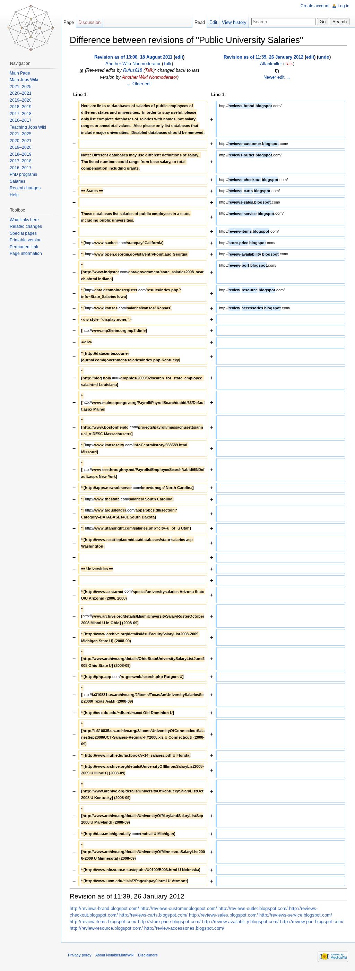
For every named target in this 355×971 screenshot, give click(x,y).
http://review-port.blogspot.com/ (312, 921)
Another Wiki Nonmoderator (133, 63)
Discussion (89, 22)
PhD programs (23, 174)
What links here (24, 219)
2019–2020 (21, 100)
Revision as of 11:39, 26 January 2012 (263, 57)
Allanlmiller (271, 63)
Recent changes (25, 188)
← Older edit (139, 83)
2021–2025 (21, 86)
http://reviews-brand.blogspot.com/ (104, 908)
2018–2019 (21, 106)
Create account (315, 5)
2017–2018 (21, 113)
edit (179, 57)
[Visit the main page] (30, 27)
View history (234, 22)
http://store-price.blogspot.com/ (169, 921)
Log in (343, 5)
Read (199, 22)
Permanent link (24, 246)
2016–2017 (21, 120)
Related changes (26, 226)
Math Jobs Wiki (24, 79)
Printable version (26, 240)
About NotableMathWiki (114, 955)
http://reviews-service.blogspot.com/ (295, 915)
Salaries (17, 181)
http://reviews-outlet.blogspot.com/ (253, 908)
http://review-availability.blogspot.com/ (240, 921)
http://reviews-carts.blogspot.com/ (153, 915)
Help (14, 194)
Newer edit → (277, 77)
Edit (213, 22)
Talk (167, 63)
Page (68, 22)
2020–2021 (21, 93)
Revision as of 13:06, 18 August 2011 (133, 57)
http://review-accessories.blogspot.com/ (184, 928)
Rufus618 (132, 70)
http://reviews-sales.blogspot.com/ (223, 915)
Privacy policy (80, 955)
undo (323, 57)
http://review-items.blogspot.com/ (103, 921)
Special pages (23, 233)
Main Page (20, 73)
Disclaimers (148, 955)
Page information (26, 253)
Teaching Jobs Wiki (28, 127)
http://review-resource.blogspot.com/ (106, 928)
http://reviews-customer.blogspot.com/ (178, 908)
